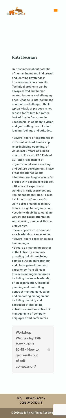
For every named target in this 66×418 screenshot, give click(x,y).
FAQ (19, 398)
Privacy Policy (35, 398)
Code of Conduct (31, 402)
